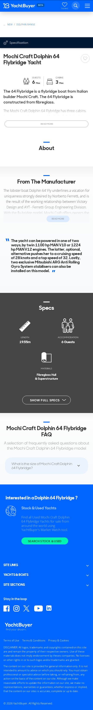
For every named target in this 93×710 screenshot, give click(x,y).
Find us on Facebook (6, 608)
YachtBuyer (19, 6)
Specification (19, 43)
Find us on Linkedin (49, 608)
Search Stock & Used (45, 541)
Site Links (10, 565)
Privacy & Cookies (58, 640)
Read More (46, 124)
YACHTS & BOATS (15, 575)
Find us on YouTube (38, 608)
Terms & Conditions (33, 640)
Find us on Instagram (16, 608)
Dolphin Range (25, 24)
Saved (64, 8)
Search (76, 6)
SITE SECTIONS (14, 585)
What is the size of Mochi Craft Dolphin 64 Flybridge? (41, 466)
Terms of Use (11, 640)
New (10, 24)
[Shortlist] (85, 58)
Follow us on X (27, 608)
